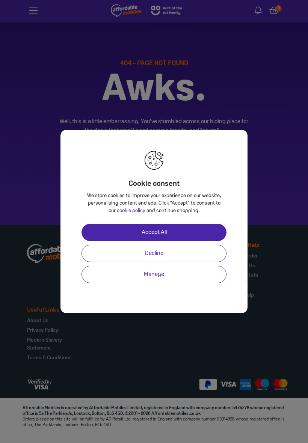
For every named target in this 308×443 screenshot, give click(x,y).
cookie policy (131, 211)
